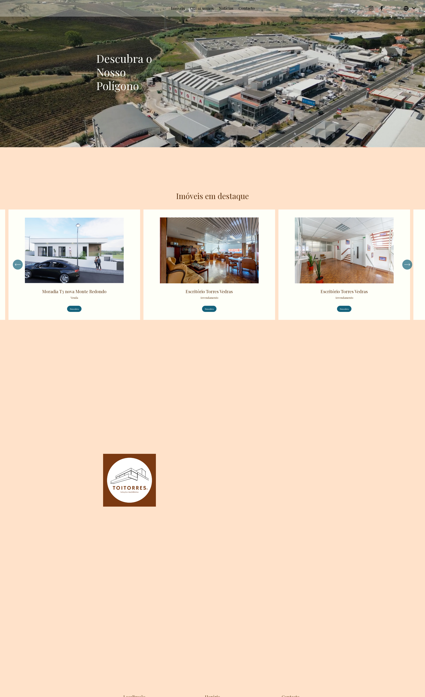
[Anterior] (18, 265)
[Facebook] (381, 8)
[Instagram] (371, 8)
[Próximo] (407, 265)
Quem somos (202, 8)
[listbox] (410, 8)
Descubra (74, 309)
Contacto (247, 8)
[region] (212, 264)
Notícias (226, 8)
